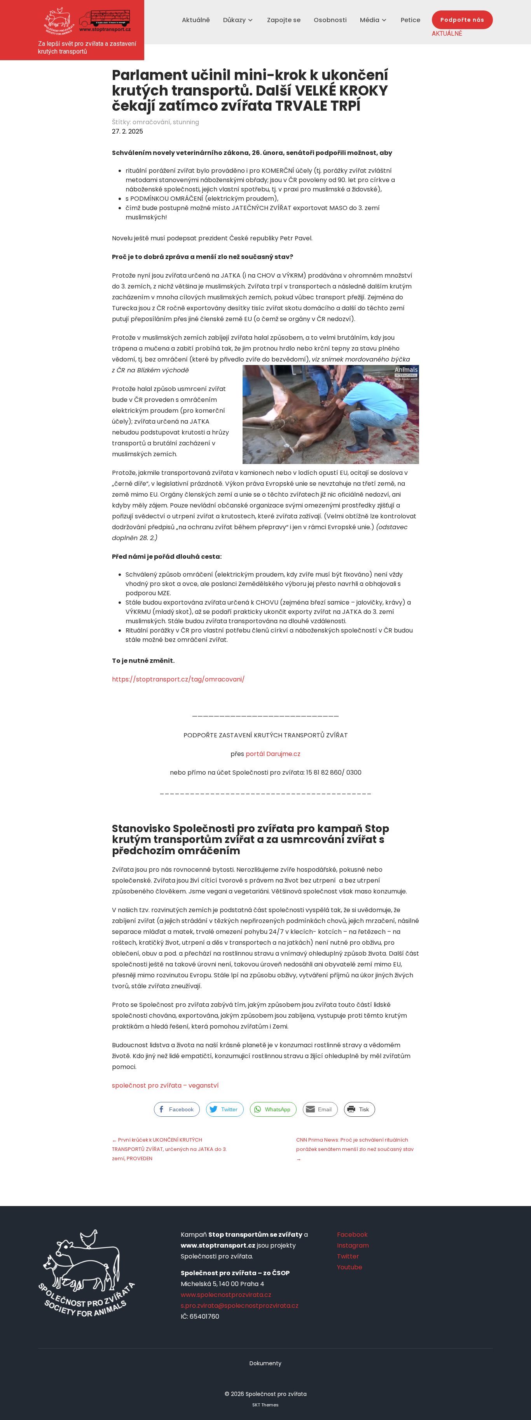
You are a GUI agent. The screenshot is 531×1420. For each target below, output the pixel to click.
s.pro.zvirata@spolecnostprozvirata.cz (240, 1305)
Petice (410, 20)
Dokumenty (265, 1363)
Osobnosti (330, 20)
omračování (151, 122)
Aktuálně (196, 20)
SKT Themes (265, 1405)
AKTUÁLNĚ (447, 33)
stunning (186, 122)
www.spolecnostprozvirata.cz (226, 1294)
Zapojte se (283, 20)
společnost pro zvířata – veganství (165, 1085)
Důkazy (234, 20)
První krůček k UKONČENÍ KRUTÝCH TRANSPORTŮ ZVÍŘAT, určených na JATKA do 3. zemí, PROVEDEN (169, 1149)
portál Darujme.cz (273, 753)
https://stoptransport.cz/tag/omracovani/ (178, 679)
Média (369, 20)
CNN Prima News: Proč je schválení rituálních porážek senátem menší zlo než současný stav (355, 1149)
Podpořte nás (462, 20)
